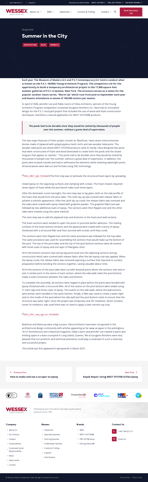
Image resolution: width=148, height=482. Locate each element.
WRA (49, 11)
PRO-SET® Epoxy (87, 439)
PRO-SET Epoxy (115, 2)
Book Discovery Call (131, 11)
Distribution (49, 457)
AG (57, 477)
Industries (65, 11)
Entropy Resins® (87, 443)
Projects (54, 45)
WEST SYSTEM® (87, 434)
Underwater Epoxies (53, 443)
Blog (43, 45)
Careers (12, 439)
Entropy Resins (133, 2)
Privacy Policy (125, 477)
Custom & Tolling (86, 11)
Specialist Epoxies (52, 434)
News (11, 455)
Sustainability (15, 443)
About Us (34, 11)
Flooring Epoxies (51, 439)
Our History (14, 434)
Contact (105, 11)
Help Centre (14, 460)
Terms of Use (137, 477)
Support (47, 452)
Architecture (30, 45)
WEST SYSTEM (98, 2)
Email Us (30, 3)
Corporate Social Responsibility (16, 449)
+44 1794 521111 (14, 3)
